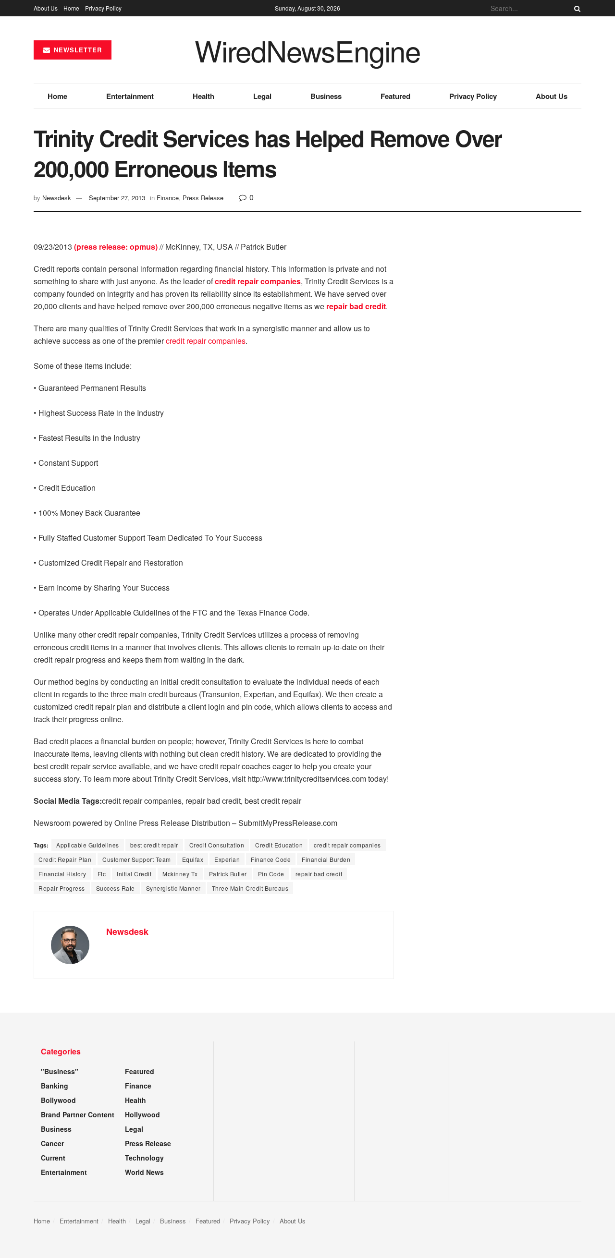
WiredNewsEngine (307, 50)
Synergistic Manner (173, 888)
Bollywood (58, 1100)
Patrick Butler (228, 874)
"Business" (59, 1071)
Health (203, 96)
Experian (227, 859)
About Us (46, 8)
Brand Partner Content (77, 1114)
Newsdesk (56, 197)
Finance (168, 197)
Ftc (102, 874)
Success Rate (115, 888)
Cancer (52, 1143)
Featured (395, 96)
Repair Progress (61, 888)
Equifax (193, 859)
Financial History (62, 874)
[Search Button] (575, 8)
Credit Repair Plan (64, 859)
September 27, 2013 (117, 197)
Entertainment (130, 96)
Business (326, 96)
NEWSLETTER (76, 49)
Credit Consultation (217, 845)
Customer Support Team (136, 859)
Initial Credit (134, 874)
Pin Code (271, 874)
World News (144, 1172)
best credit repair (154, 845)
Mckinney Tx (180, 874)
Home (71, 8)
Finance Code (271, 859)
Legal (262, 96)
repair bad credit (319, 874)
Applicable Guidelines (87, 845)
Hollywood (142, 1114)
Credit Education (279, 845)
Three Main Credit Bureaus (250, 888)
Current (53, 1157)
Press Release (203, 197)
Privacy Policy (103, 8)
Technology (144, 1157)
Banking (54, 1085)
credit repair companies (206, 340)
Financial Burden (326, 859)
